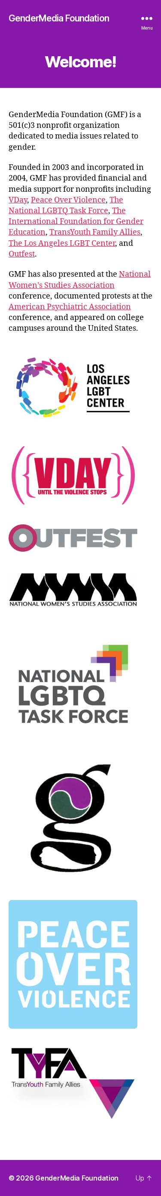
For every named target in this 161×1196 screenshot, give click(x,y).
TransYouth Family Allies (94, 232)
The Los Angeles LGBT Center (62, 243)
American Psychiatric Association (70, 307)
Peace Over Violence (68, 200)
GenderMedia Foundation (59, 18)
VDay (18, 200)
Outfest (22, 254)
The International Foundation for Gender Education (76, 221)
